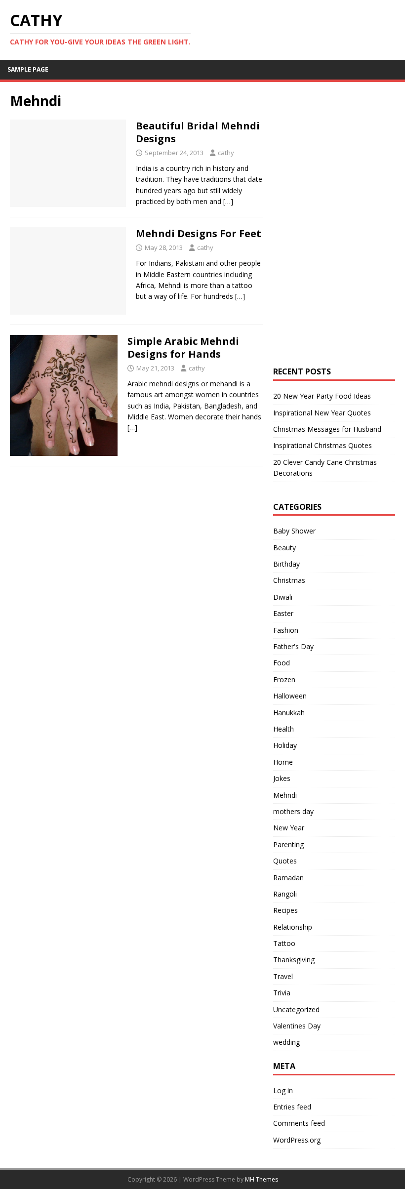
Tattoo (284, 943)
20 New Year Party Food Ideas (322, 396)
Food (281, 662)
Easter (283, 613)
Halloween (290, 695)
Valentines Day (297, 1025)
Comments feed (299, 1123)
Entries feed (292, 1106)
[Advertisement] (339, 154)
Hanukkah (289, 712)
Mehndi (285, 795)
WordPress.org (297, 1140)
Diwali (282, 597)
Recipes (285, 910)
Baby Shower (294, 530)
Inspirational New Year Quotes (322, 412)
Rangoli (285, 894)
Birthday (286, 564)
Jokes (281, 778)
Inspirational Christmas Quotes (322, 445)
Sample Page (27, 69)
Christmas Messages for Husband (327, 429)
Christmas (289, 580)
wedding (286, 1042)
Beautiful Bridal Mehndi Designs (198, 132)
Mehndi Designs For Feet (198, 233)
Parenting (288, 844)
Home (283, 762)
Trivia (281, 992)
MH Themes (261, 1179)
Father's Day (293, 646)
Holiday (285, 745)
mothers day (293, 811)
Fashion (285, 630)
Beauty (284, 547)
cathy (226, 152)
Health (283, 729)
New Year (288, 827)
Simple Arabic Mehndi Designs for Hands (183, 347)
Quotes (285, 860)
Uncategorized (296, 1009)
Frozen (284, 679)
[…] (228, 201)
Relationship (292, 927)
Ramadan (288, 877)
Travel (283, 976)
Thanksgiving (294, 959)
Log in (283, 1090)
